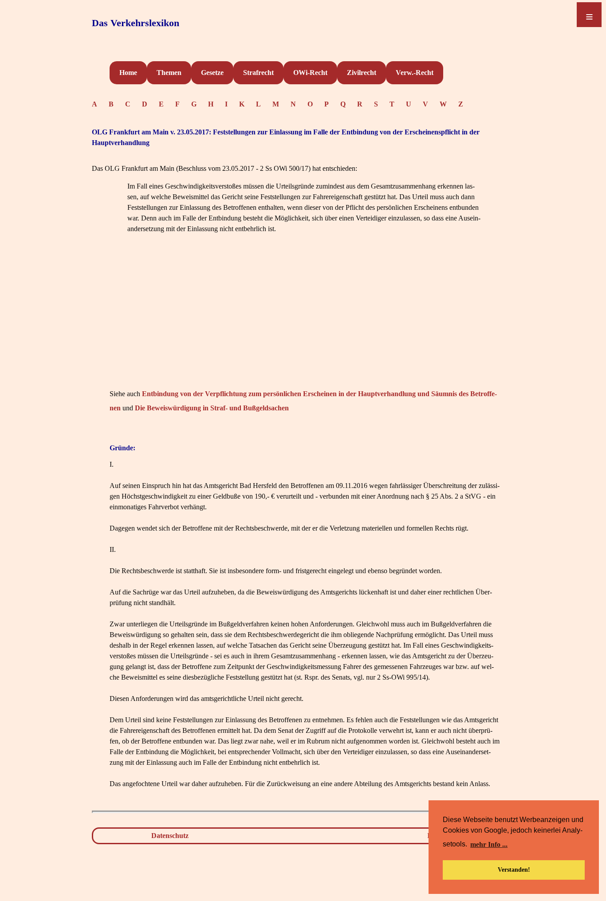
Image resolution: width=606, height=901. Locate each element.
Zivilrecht (361, 72)
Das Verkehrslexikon (135, 22)
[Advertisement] (305, 325)
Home (128, 72)
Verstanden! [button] (514, 869)
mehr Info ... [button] (489, 844)
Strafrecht (258, 72)
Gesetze (212, 72)
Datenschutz (170, 835)
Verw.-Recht (414, 72)
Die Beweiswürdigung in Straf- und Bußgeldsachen (212, 408)
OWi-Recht (310, 72)
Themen (169, 72)
